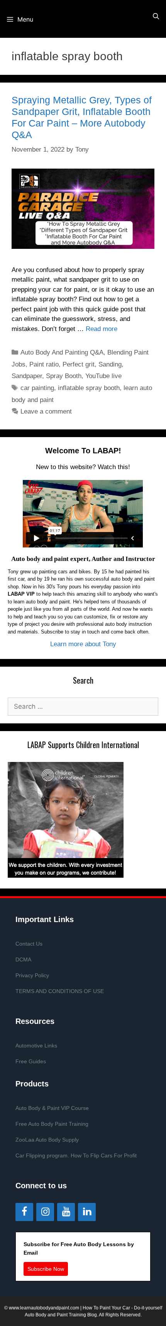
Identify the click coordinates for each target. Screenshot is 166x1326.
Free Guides (30, 1061)
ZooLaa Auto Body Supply (47, 1140)
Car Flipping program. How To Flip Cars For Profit (76, 1155)
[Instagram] (45, 1212)
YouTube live (103, 376)
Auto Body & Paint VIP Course (52, 1108)
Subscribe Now (45, 1269)
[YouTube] (66, 1212)
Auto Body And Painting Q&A (61, 352)
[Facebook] (24, 1212)
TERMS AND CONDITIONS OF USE (59, 991)
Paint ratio (44, 364)
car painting (37, 388)
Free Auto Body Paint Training (51, 1124)
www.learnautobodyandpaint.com (44, 1308)
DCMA (23, 959)
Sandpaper (27, 376)
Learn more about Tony (83, 644)
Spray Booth (63, 376)
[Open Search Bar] (156, 16)
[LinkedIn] (87, 1212)
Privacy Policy (32, 975)
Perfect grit (79, 364)
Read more (101, 329)
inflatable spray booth (89, 388)
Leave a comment (46, 411)
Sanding (110, 364)
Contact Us (28, 944)
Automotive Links (36, 1045)
